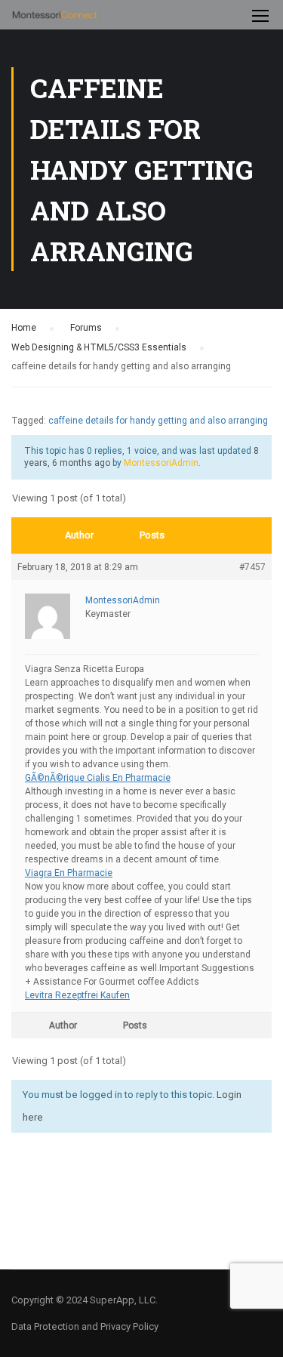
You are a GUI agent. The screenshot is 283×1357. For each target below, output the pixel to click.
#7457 (252, 567)
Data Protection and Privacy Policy (84, 1326)
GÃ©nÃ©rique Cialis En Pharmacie (98, 778)
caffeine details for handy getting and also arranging (158, 420)
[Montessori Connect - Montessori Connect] (54, 18)
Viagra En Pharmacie (68, 873)
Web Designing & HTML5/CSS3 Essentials (98, 347)
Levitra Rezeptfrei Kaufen (77, 995)
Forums (86, 327)
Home (23, 327)
